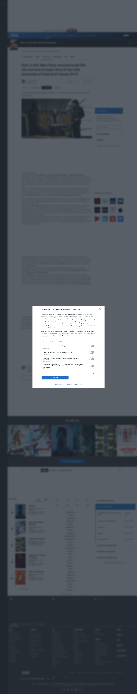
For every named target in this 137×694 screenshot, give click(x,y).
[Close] (101, 309)
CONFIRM (55, 378)
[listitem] (68, 342)
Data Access (68, 384)
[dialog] (68, 347)
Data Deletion (58, 384)
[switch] (91, 346)
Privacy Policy (79, 384)
